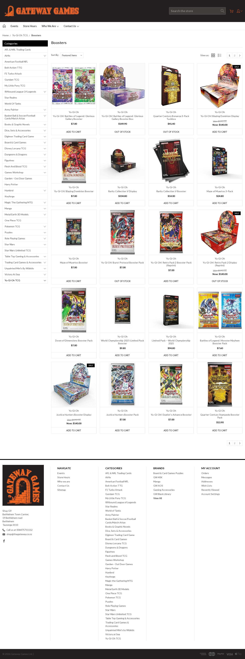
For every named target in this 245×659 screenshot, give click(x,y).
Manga (8, 208)
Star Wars (10, 244)
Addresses (207, 481)
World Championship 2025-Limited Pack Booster (122, 342)
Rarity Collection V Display (122, 191)
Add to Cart (73, 131)
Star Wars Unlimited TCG (18, 250)
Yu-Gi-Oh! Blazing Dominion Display (220, 116)
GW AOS (158, 485)
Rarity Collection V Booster (171, 191)
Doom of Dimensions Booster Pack (73, 340)
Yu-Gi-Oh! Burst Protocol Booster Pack (122, 262)
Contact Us (70, 25)
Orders (205, 473)
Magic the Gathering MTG (19, 202)
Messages (206, 477)
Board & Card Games (15, 142)
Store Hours (30, 25)
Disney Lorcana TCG (15, 148)
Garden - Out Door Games (18, 178)
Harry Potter (11, 184)
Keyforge (9, 196)
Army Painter (11, 109)
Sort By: (55, 55)
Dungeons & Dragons (16, 154)
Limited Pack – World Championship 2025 (171, 342)
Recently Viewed (210, 489)
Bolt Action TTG (13, 67)
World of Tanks (13, 103)
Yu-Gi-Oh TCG (12, 280)
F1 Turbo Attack (13, 73)
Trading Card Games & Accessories (23, 262)
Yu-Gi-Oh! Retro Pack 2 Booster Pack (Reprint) (171, 264)
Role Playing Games (15, 238)
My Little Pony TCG (15, 85)
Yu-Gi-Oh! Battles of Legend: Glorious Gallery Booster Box (122, 117)
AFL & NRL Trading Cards (18, 49)
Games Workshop (14, 172)
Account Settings (210, 494)
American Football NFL (16, 61)
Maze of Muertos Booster (74, 262)
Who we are (49, 25)
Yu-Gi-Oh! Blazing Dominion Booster (74, 191)
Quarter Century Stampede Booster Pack (220, 416)
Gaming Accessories (164, 489)
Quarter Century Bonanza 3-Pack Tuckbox (171, 117)
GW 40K (157, 477)
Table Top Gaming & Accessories (22, 256)
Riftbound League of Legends (20, 91)
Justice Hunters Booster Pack (122, 414)
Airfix (7, 55)
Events (14, 25)
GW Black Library (162, 494)
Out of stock (122, 131)
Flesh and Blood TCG (16, 166)
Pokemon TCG (12, 226)
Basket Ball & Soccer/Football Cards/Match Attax (20, 117)
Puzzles (8, 232)
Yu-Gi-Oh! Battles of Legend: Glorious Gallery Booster (73, 117)
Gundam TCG (12, 79)
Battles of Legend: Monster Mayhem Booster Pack (220, 342)
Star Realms (11, 97)
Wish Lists (206, 485)
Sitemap (61, 489)
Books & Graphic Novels (17, 124)
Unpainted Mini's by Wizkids (19, 268)
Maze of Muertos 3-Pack (220, 191)
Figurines (9, 160)
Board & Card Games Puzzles (168, 473)
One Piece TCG (13, 220)
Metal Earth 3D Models (16, 214)
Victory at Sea (12, 274)
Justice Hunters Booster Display (73, 414)
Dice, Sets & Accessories (18, 130)
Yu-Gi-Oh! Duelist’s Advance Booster (171, 414)
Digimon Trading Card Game (19, 136)
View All (157, 498)
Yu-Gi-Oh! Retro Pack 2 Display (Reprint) (220, 264)
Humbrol (9, 190)
